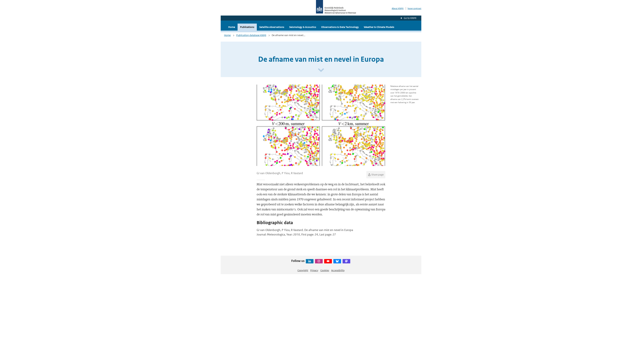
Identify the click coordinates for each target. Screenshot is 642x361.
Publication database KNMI (251, 35)
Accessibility (338, 270)
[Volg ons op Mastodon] (346, 261)
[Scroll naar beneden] (321, 70)
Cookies (324, 270)
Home (231, 27)
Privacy (314, 270)
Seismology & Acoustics (302, 27)
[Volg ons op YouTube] (328, 261)
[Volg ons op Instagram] (318, 261)
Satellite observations (271, 27)
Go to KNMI (410, 18)
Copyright (302, 270)
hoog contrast (414, 8)
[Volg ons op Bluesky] (337, 261)
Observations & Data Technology (340, 27)
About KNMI (398, 8)
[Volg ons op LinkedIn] (309, 261)
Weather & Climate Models (379, 27)
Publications (247, 27)
